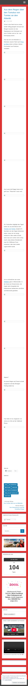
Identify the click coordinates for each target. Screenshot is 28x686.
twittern (7, 495)
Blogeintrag (13, 484)
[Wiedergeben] (5, 634)
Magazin (14, 487)
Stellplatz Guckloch (11, 493)
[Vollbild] (22, 634)
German (8, 519)
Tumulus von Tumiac (10, 229)
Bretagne (7, 487)
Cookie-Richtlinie (8, 679)
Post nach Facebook (11, 490)
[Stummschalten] (20, 634)
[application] (14, 630)
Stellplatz (6, 282)
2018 (6, 484)
